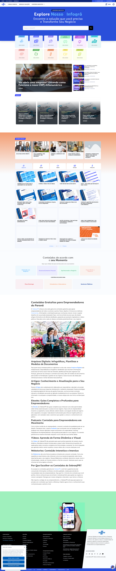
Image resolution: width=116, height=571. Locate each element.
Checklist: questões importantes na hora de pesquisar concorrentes (89, 203)
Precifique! (25, 552)
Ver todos (25, 558)
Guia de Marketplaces (28, 542)
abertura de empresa (23, 77)
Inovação (25, 546)
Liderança (25, 548)
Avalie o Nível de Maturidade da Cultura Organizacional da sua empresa (25, 240)
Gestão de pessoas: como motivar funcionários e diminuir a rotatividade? (68, 222)
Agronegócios (46, 536)
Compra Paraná (46, 553)
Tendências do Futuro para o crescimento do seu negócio (25, 184)
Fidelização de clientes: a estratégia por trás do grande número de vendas (68, 240)
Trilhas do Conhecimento (29, 554)
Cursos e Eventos (12, 4)
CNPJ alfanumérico (38, 77)
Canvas (24, 536)
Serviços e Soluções (24, 4)
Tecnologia (45, 544)
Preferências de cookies (13, 565)
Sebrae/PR (36, 309)
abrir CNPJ (31, 77)
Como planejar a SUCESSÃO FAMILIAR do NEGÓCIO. (91, 80)
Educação (45, 557)
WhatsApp (65, 540)
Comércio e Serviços (48, 538)
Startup (45, 546)
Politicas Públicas (47, 564)
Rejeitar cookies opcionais (14, 561)
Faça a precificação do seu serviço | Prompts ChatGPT (46, 116)
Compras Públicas (27, 540)
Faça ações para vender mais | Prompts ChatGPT (89, 116)
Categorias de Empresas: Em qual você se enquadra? (47, 203)
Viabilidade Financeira (28, 556)
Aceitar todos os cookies (13, 558)
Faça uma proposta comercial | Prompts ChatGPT (68, 116)
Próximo (65, 246)
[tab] (23, 166)
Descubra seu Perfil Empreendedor (22, 221)
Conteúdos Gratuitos (37, 4)
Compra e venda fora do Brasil (47, 183)
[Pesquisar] (91, 28)
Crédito (24, 538)
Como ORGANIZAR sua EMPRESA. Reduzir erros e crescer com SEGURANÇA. (90, 66)
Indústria (45, 540)
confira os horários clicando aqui (71, 546)
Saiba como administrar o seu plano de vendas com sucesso (88, 221)
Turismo (45, 542)
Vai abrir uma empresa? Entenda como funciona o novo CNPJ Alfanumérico (42, 84)
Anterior (51, 246)
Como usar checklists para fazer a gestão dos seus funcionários (47, 221)
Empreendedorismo (48, 77)
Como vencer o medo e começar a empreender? (74, 154)
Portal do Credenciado (68, 558)
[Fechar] (24, 547)
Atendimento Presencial (69, 542)
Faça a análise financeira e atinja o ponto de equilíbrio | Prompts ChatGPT (26, 116)
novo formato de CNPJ (58, 77)
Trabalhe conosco (67, 556)
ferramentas (34, 313)
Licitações (65, 560)
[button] (99, 1)
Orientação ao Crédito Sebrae (30, 550)
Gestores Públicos (47, 558)
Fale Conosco (66, 536)
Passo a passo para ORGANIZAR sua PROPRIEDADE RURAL (91, 86)
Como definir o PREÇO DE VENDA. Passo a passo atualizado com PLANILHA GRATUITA (92, 73)
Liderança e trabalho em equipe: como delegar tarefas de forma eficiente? (92, 155)
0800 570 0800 (67, 538)
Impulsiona (25, 544)
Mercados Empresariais (48, 562)
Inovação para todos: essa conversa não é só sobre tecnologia (24, 203)
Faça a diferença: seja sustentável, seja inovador (39, 155)
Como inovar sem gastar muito (68, 183)
